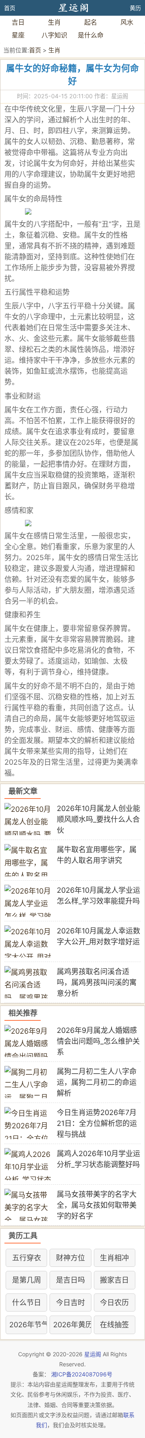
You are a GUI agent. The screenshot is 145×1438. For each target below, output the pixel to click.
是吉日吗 (70, 1280)
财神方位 (70, 1258)
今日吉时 (70, 1302)
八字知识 (54, 35)
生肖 (54, 22)
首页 (9, 7)
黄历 (135, 7)
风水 (126, 22)
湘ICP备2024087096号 (81, 1374)
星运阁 (92, 1354)
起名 (90, 22)
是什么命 (91, 35)
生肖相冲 (114, 1258)
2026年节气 (26, 1324)
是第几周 (26, 1280)
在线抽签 (114, 1324)
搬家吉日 (114, 1280)
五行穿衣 (26, 1258)
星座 (18, 35)
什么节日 (26, 1302)
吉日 (18, 22)
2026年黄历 (70, 1324)
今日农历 (114, 1302)
